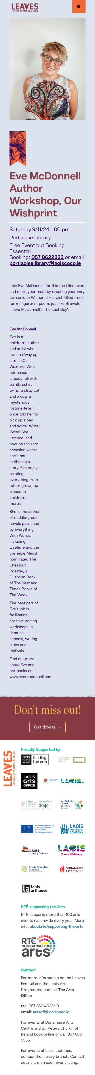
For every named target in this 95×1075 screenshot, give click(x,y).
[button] (79, 6)
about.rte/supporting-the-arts (56, 927)
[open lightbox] (48, 69)
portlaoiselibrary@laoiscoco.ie (45, 263)
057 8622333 (47, 257)
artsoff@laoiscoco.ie (51, 1012)
